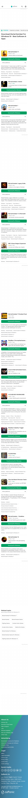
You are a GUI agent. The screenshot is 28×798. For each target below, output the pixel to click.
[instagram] (5, 770)
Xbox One (11, 73)
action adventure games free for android (9, 507)
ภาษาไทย (3, 783)
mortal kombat (4, 75)
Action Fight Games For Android (7, 423)
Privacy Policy (4, 759)
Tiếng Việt (12, 783)
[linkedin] (14, 770)
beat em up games (23, 235)
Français (20, 777)
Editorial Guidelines (5, 730)
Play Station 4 (16, 71)
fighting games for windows (7, 363)
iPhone (12, 416)
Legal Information (5, 755)
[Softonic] (14, 6)
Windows (3, 71)
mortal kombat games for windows (8, 332)
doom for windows (11, 388)
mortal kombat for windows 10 (15, 75)
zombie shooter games (19, 473)
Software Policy (5, 745)
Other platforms (6, 62)
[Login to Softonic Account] (25, 6)
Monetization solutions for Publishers (10, 741)
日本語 (16, 779)
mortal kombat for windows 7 (20, 73)
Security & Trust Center (7, 724)
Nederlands (4, 781)
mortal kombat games (5, 77)
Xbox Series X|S (4, 73)
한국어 (19, 779)
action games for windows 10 (7, 334)
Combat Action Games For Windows (13, 359)
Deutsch (6, 777)
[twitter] (11, 770)
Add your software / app (7, 732)
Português (13, 781)
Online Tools (4, 734)
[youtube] (17, 770)
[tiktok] (8, 770)
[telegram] (20, 770)
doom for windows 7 (18, 386)
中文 (17, 783)
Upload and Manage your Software (9, 743)
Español (15, 777)
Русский (18, 781)
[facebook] (2, 770)
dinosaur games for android (7, 505)
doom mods (3, 388)
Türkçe (7, 783)
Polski (8, 781)
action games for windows (21, 365)
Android (7, 416)
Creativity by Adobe (14, 30)
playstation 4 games (5, 238)
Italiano (12, 779)
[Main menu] (2, 6)
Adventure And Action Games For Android (9, 504)
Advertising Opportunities (7, 747)
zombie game (4, 475)
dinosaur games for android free (8, 511)
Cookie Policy (4, 761)
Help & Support (5, 726)
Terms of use (4, 757)
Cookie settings (5, 763)
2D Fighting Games (5, 447)
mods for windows (10, 471)
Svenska (23, 781)
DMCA (2, 753)
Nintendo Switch (4, 129)
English (11, 777)
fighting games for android (7, 421)
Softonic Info (4, 722)
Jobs (2, 728)
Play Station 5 (9, 71)
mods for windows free (20, 471)
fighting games (12, 130)
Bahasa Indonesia (5, 779)
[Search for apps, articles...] (22, 6)
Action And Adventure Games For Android (9, 509)
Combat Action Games (21, 130)
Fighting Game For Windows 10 (7, 365)
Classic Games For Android (19, 421)
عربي (2, 777)
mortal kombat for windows (19, 330)
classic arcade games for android (16, 419)
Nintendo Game (4, 130)
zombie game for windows (7, 473)
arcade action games (5, 209)
